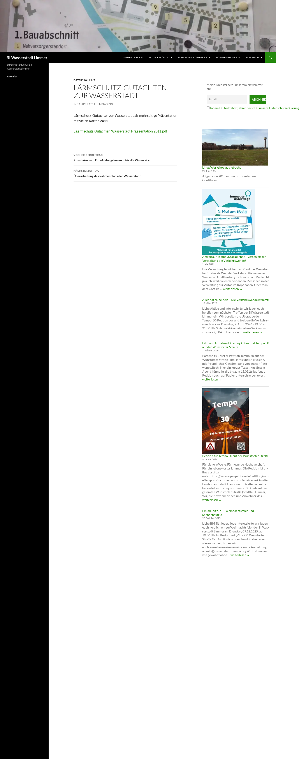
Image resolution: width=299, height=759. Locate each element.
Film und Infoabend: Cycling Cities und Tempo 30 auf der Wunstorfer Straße (235, 345)
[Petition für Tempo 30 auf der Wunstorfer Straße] (225, 421)
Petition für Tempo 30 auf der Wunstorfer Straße (235, 456)
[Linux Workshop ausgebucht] (235, 147)
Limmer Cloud (130, 57)
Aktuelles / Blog (158, 57)
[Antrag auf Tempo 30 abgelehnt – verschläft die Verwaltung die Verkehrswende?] (228, 222)
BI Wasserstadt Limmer (27, 57)
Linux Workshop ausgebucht (221, 167)
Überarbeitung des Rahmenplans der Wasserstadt (107, 173)
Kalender (12, 76)
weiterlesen (233, 289)
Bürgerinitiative (226, 57)
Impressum (252, 57)
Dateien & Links (84, 80)
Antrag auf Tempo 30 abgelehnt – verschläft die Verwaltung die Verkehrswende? (234, 258)
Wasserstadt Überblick (193, 57)
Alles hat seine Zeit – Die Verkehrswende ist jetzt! (235, 300)
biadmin (107, 104)
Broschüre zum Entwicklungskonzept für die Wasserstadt (113, 157)
